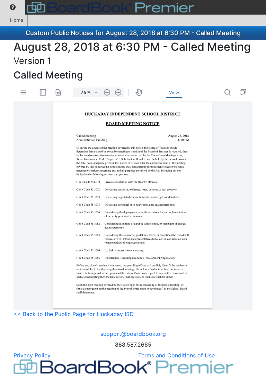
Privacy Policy (32, 355)
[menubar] (99, 7)
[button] (12, 7)
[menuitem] (12, 7)
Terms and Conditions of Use (176, 355)
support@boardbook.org (133, 333)
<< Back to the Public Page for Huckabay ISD (74, 313)
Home (16, 20)
